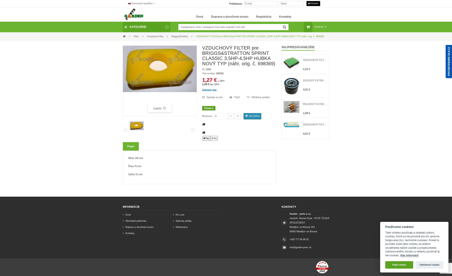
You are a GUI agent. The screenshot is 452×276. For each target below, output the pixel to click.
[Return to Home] (124, 36)
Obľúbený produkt (260, 97)
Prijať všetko (399, 264)
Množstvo (207, 116)
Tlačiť (237, 97)
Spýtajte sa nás (215, 97)
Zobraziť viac (209, 90)
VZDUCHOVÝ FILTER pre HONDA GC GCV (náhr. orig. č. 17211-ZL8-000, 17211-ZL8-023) (315, 60)
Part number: (208, 73)
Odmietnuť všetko (429, 264)
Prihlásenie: (235, 4)
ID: (203, 69)
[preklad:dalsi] (193, 130)
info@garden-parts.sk (300, 247)
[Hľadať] (285, 27)
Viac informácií (409, 255)
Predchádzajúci (125, 130)
